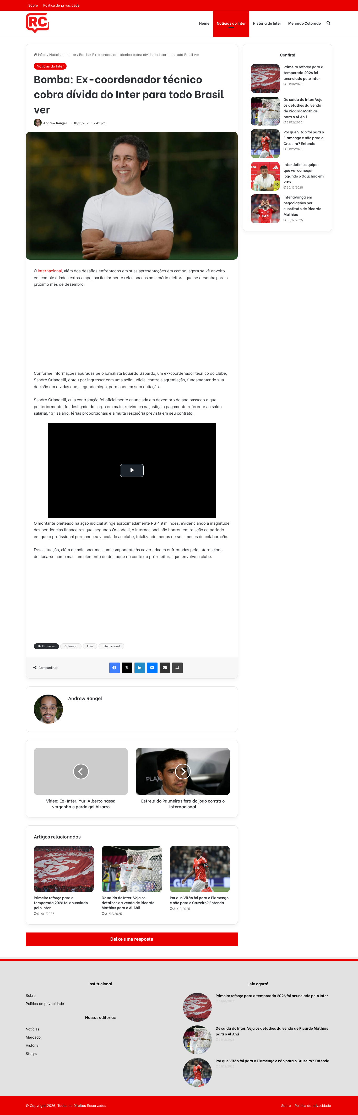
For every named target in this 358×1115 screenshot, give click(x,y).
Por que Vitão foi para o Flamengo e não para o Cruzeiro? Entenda (199, 900)
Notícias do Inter (231, 23)
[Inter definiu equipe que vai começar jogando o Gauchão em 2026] (265, 176)
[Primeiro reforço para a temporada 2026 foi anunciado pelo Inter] (64, 869)
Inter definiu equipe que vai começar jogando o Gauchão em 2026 (304, 172)
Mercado (33, 1037)
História (32, 1045)
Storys (31, 1053)
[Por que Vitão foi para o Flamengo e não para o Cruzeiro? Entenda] (200, 869)
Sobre (33, 5)
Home (204, 23)
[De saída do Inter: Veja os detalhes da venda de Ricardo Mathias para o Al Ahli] (132, 869)
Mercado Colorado (304, 23)
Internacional (50, 270)
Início (41, 55)
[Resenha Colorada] (37, 23)
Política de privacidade (61, 5)
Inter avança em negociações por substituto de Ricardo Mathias (302, 205)
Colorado (70, 646)
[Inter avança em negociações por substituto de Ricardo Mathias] (265, 208)
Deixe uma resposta (131, 939)
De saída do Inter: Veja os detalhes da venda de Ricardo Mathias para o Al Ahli (128, 902)
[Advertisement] (132, 331)
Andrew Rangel (55, 123)
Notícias (32, 1029)
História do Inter (267, 23)
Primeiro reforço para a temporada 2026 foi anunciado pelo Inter (61, 902)
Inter (90, 646)
